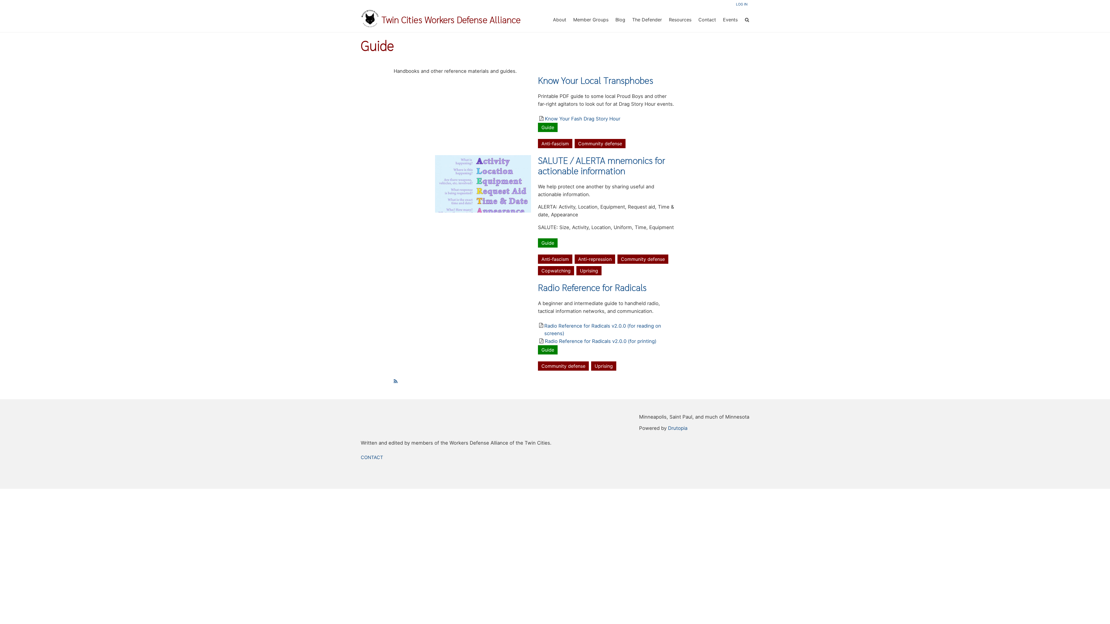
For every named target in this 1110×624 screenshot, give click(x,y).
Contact (707, 20)
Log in (742, 4)
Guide (547, 127)
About (559, 20)
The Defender (647, 20)
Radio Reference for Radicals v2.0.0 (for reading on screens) (602, 330)
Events (730, 20)
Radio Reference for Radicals (592, 287)
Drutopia (677, 428)
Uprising (589, 271)
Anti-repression (595, 259)
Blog (620, 20)
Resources (680, 20)
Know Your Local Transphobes (595, 80)
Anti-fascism (555, 143)
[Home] (370, 26)
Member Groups (590, 20)
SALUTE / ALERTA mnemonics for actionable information (601, 165)
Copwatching (556, 271)
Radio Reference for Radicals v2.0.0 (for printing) (600, 341)
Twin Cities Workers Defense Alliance (451, 19)
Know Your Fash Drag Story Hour (582, 119)
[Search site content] (747, 19)
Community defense (600, 143)
